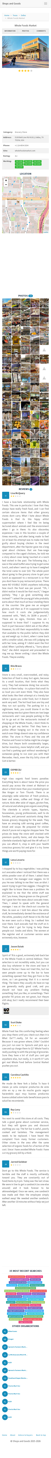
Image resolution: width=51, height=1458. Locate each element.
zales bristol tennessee (14, 1296)
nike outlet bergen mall (35, 1299)
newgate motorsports (35, 1308)
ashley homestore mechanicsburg (33, 1296)
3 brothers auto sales (34, 1282)
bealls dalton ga (23, 1285)
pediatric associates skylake (16, 1313)
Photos (25, 31)
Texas (15, 15)
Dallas (23, 15)
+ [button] (6, 180)
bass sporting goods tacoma (19, 1279)
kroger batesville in (26, 1322)
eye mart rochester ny (24, 1302)
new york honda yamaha (16, 1277)
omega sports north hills (16, 1311)
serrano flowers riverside (34, 1277)
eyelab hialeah (11, 1294)
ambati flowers (35, 1305)
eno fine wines (11, 1285)
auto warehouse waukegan (17, 1308)
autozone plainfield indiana (33, 1316)
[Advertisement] (25, 101)
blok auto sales (35, 1279)
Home (6, 15)
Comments (41, 31)
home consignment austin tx (20, 1305)
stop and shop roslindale (35, 1313)
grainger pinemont (38, 1294)
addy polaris (11, 1302)
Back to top (41, 1435)
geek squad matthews (16, 1316)
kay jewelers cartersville (38, 1291)
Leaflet (45, 232)
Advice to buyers (25, 1435)
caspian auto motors (24, 1294)
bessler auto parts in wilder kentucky (16, 1291)
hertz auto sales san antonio (17, 1299)
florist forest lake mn (37, 1285)
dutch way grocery (38, 1302)
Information (9, 31)
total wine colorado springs (34, 1311)
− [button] (6, 184)
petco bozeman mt (15, 1319)
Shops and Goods (11, 3)
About (12, 1435)
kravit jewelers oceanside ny (32, 1319)
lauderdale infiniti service (18, 1282)
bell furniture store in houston (25, 1288)
